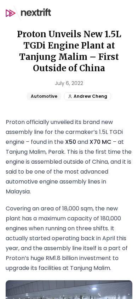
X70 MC (100, 142)
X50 (70, 142)
